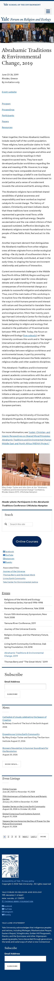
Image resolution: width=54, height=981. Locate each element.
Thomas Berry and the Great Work (19, 575)
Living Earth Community (14, 578)
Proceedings (8, 109)
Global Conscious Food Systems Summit (21, 814)
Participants (8, 115)
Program (6, 103)
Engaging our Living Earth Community (21, 734)
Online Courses (9, 789)
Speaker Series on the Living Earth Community (23, 806)
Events (6, 593)
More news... (11, 764)
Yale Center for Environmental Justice (20, 582)
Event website (9, 92)
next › (25, 837)
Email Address (12, 681)
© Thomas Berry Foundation (17, 901)
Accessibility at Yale (11, 881)
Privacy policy (28, 881)
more (43, 836)
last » (34, 837)
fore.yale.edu (29, 335)
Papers (5, 121)
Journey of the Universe (14, 571)
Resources (7, 127)
